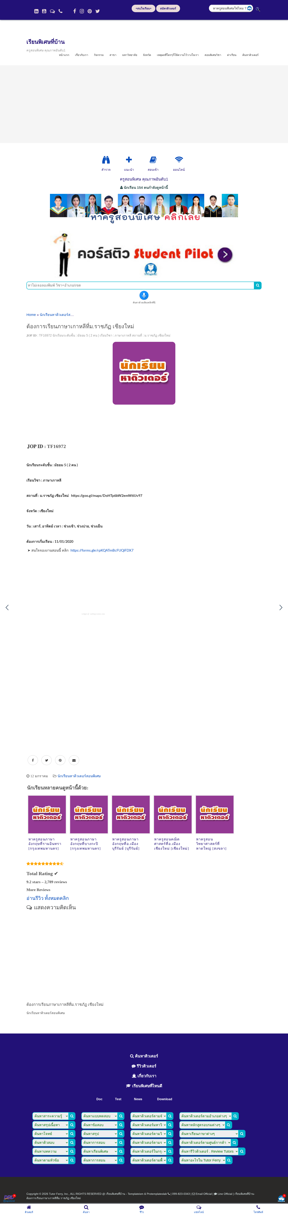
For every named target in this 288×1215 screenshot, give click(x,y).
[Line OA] (52, 11)
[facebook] (74, 11)
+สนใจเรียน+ (143, 8)
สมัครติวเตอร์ (168, 8)
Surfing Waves (79, 435)
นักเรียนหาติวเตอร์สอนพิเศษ (61, 315)
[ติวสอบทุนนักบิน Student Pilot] (144, 276)
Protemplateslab (157, 1193)
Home (31, 315)
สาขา (113, 55)
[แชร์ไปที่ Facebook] (32, 760)
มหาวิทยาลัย (129, 55)
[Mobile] (60, 11)
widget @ (85, 614)
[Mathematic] (129, 160)
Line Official (225, 1193)
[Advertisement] (144, 104)
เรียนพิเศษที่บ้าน (45, 42)
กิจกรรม (99, 55)
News (138, 1099)
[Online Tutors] (179, 160)
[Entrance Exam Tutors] (153, 160)
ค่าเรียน (231, 55)
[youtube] (44, 11)
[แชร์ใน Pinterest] (60, 760)
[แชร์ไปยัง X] (46, 760)
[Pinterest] (90, 11)
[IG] (82, 11)
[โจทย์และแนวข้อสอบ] (281, 1199)
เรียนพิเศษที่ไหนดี (146, 1086)
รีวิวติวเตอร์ (146, 1066)
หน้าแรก (64, 55)
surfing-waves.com (97, 614)
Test (118, 1099)
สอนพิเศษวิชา (213, 55)
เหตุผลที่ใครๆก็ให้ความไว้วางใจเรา (178, 55)
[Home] (36, 11)
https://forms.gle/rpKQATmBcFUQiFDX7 (102, 550)
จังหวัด (147, 55)
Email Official (204, 1193)
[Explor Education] (106, 160)
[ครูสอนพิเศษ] (144, 225)
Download (164, 1099)
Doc (99, 1099)
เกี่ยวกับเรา (81, 55)
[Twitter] (97, 11)
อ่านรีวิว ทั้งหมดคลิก (47, 898)
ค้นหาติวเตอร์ (250, 55)
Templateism (135, 1193)
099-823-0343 (181, 1193)
